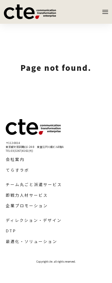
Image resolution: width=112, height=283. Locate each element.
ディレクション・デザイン (34, 220)
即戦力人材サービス (27, 195)
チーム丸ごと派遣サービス (34, 184)
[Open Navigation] (105, 12)
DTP (11, 230)
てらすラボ (17, 170)
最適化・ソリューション (31, 241)
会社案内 (15, 159)
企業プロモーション (27, 205)
